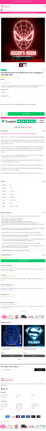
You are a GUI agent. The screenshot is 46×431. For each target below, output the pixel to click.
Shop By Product (19, 406)
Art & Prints (18, 409)
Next (22, 311)
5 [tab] (26, 359)
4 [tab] (24, 359)
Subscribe (39, 369)
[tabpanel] (12, 341)
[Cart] (45, 6)
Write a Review (17, 77)
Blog (17, 397)
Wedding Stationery (35, 406)
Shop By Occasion (4, 404)
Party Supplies (19, 404)
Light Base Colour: (5, 89)
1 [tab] (19, 359)
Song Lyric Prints (34, 404)
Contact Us (18, 395)
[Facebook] (2, 389)
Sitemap (33, 395)
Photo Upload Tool (5, 395)
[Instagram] (4, 389)
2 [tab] (21, 359)
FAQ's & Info (3, 397)
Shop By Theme (19, 407)
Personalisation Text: (5, 95)
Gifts (2, 409)
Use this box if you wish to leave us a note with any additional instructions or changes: (18, 104)
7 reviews (10, 77)
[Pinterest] (7, 389)
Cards (2, 407)
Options (12, 355)
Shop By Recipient (4, 406)
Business (33, 407)
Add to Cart (26, 114)
